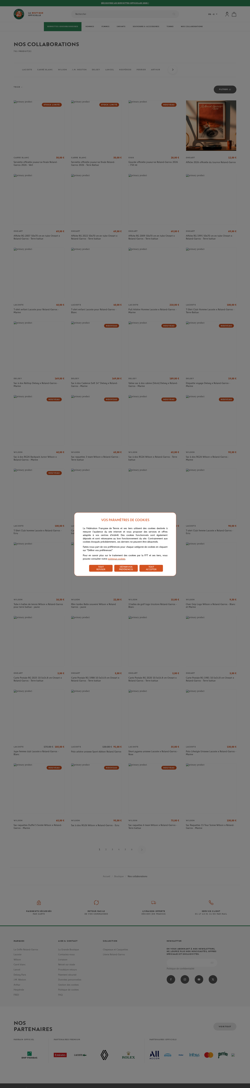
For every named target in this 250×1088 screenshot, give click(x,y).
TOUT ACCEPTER (151, 568)
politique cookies (116, 558)
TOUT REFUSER (100, 568)
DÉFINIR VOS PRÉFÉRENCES (126, 568)
